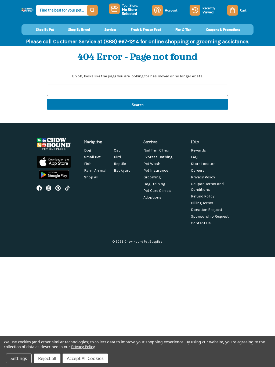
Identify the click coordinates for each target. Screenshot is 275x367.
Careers (198, 170)
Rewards (198, 150)
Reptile (120, 163)
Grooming (152, 177)
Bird (117, 157)
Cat (117, 150)
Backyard (122, 170)
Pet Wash (151, 163)
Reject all (47, 358)
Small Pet (92, 157)
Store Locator (203, 163)
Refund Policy (203, 196)
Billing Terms (202, 203)
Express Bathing (157, 157)
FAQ (194, 157)
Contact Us (201, 223)
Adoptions (152, 197)
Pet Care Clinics (157, 190)
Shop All (91, 177)
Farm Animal (95, 170)
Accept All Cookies (85, 358)
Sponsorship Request (210, 216)
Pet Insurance (155, 170)
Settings (18, 358)
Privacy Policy (203, 177)
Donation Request (206, 209)
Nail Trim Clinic (156, 150)
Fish (88, 163)
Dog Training (154, 184)
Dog (87, 150)
